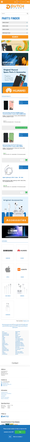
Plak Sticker (4, 348)
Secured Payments (6, 422)
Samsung (17, 347)
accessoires (4, 354)
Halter (3, 338)
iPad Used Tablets (19, 351)
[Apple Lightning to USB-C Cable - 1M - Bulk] (9, 170)
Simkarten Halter (5, 350)
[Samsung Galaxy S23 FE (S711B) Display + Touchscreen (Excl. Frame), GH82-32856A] (9, 138)
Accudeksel (4, 332)
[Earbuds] (22, 298)
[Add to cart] (26, 160)
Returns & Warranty (5, 398)
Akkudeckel (17, 331)
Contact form (4, 385)
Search (15, 37)
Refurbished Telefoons (19, 345)
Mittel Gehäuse (5, 344)
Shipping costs (26, 320)
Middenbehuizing (18, 342)
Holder (3, 339)
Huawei (3, 342)
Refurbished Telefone (19, 344)
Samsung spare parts (7, 324)
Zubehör (4, 352)
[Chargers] (8, 316)
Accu (3, 331)
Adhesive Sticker (5, 335)
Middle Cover (4, 343)
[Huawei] (22, 260)
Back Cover (17, 334)
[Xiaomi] (22, 279)
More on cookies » (18, 436)
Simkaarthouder (5, 349)
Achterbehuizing (5, 334)
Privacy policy (3, 394)
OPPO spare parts (20, 326)
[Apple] (8, 279)
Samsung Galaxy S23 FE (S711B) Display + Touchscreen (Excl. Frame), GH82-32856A (13, 145)
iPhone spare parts (17, 324)
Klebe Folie (17, 337)
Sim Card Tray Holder (19, 348)
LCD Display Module (19, 339)
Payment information (5, 397)
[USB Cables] (8, 298)
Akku (3, 336)
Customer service (4, 392)
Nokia (3, 345)
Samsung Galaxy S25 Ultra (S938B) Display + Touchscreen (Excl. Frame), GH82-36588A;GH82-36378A (14, 114)
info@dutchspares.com (6, 384)
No (10, 436)
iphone (16, 354)
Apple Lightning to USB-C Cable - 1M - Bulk (13, 177)
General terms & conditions (6, 393)
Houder (3, 341)
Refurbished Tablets (19, 343)
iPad (16, 350)
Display (3, 337)
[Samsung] (8, 260)
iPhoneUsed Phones (19, 352)
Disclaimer (3, 396)
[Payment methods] (7, 424)
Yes (20, 432)
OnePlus (4, 347)
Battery (16, 335)
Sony (3, 351)
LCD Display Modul (19, 338)
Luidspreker (17, 341)
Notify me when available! (21, 127)
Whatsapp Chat (5, 383)
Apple (16, 332)
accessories (17, 349)
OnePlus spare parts (10, 326)
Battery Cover (18, 336)
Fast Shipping (16, 422)
